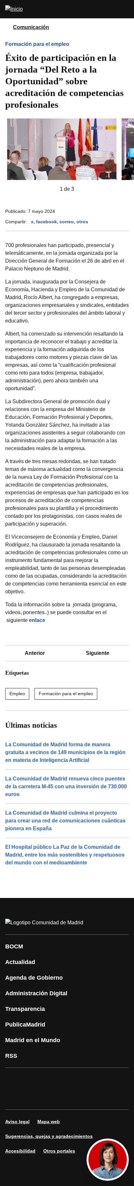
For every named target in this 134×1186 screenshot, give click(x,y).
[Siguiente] (84, 189)
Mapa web (48, 1121)
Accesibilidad (20, 1150)
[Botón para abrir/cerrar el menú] (125, 9)
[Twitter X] (53, 1079)
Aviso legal (17, 1121)
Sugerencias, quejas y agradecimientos (49, 1136)
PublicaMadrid (25, 1024)
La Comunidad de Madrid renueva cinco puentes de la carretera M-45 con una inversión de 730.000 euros (66, 786)
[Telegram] (53, 1098)
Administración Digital (36, 993)
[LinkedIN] (92, 1079)
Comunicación (31, 27)
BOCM (14, 946)
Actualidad (20, 962)
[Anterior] (49, 189)
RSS (11, 1056)
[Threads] (73, 1098)
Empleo (17, 693)
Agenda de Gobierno (34, 977)
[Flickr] (34, 1098)
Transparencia (25, 1009)
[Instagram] (34, 1079)
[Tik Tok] (14, 1098)
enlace (37, 620)
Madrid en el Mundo (32, 1040)
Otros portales (59, 1150)
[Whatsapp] (112, 1079)
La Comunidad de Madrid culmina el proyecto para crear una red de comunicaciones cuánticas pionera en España (65, 820)
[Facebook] (14, 1079)
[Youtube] (73, 1079)
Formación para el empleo (37, 44)
